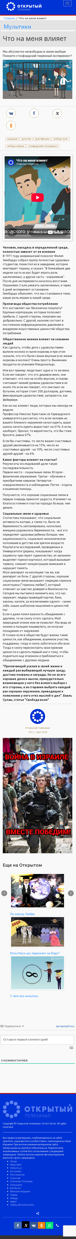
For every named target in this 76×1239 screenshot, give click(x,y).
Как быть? (15, 1188)
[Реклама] (37, 795)
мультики (26, 138)
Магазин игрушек (20, 1191)
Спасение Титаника (21, 1181)
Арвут (13, 1201)
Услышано (16, 1184)
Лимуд (14, 1198)
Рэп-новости (17, 1174)
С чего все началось (24, 996)
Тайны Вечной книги (22, 1204)
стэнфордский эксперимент (43, 146)
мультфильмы (42, 138)
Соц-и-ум (15, 1178)
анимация (12, 138)
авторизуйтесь (65, 1026)
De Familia (15, 1171)
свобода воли (60, 138)
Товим (13, 1194)
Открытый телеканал (37, 728)
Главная (9, 18)
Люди (13, 1161)
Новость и (16, 1167)
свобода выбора (15, 146)
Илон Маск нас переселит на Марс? (35, 953)
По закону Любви (22, 914)
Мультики (17, 26)
